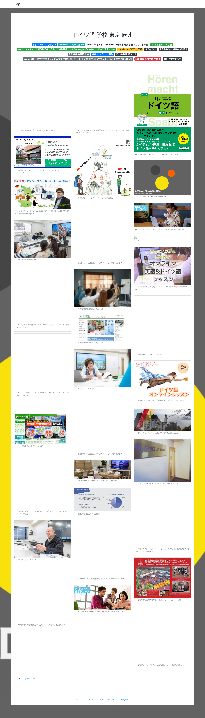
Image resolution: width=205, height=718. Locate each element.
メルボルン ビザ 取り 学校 (130, 49)
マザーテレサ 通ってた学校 (71, 44)
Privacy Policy (107, 699)
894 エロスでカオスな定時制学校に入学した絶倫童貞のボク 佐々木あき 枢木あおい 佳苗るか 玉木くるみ (66, 49)
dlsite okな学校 (94, 44)
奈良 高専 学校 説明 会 (79, 54)
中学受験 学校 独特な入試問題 (174, 49)
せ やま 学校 (150, 49)
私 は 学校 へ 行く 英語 (161, 44)
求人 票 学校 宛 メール (126, 54)
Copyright (125, 699)
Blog (17, 4)
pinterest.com (32, 678)
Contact (90, 699)
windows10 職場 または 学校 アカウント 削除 (126, 44)
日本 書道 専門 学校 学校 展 (148, 58)
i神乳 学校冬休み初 (172, 58)
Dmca (78, 699)
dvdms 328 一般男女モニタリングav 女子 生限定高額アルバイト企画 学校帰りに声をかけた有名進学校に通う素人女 (78, 58)
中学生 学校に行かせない (44, 44)
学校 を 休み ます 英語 (102, 54)
